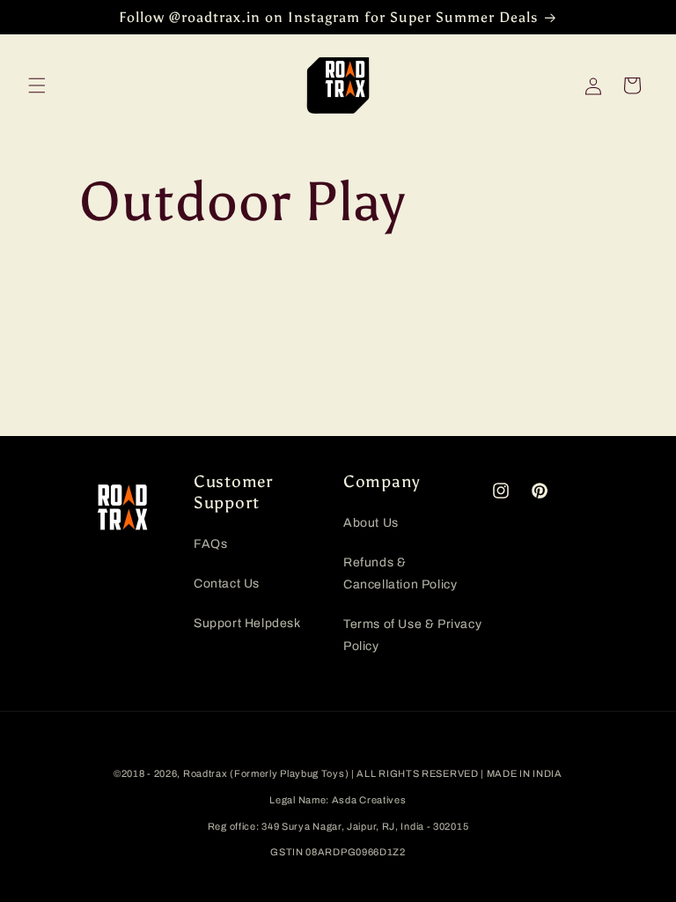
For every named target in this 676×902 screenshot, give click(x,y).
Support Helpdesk (247, 623)
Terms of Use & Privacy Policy (412, 635)
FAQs (210, 544)
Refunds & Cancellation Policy (400, 573)
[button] (37, 85)
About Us (371, 522)
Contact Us (227, 583)
